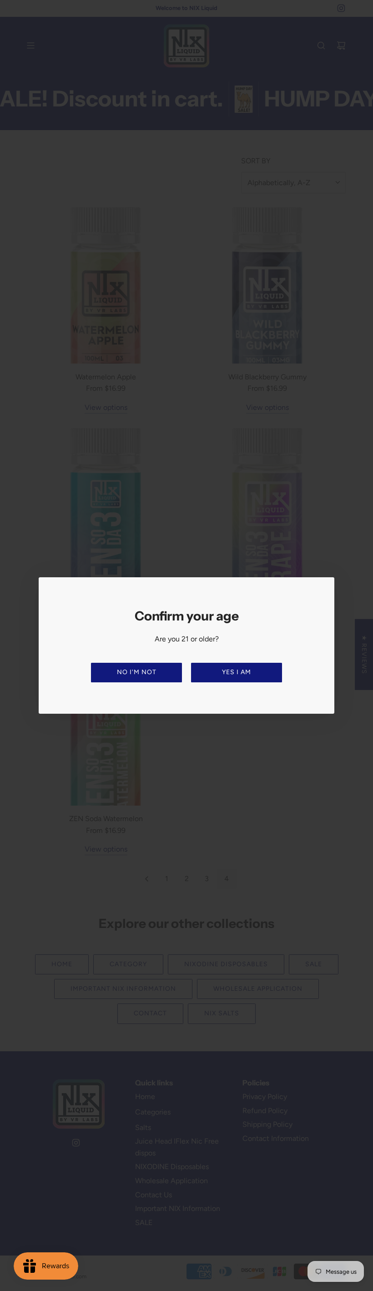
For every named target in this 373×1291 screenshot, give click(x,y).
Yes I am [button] (236, 672)
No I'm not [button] (136, 672)
